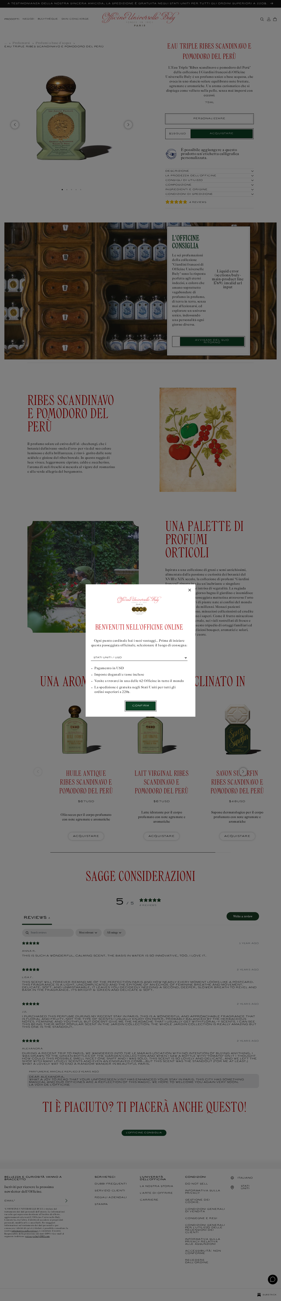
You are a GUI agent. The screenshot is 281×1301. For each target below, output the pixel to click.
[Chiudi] (189, 590)
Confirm (140, 706)
